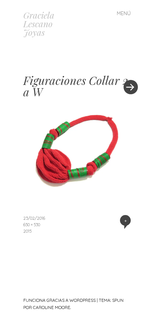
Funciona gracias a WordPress (59, 300)
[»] (127, 66)
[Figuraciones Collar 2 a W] (77, 192)
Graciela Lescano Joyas (38, 23)
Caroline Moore (51, 307)
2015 (27, 231)
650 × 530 (31, 224)
